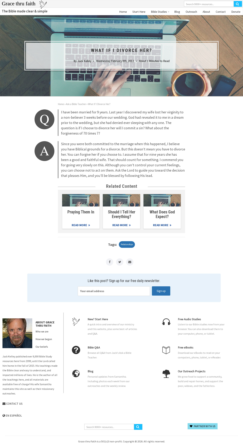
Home (123, 12)
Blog (177, 12)
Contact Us (13, 404)
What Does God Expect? (162, 214)
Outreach (191, 12)
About (206, 12)
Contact (220, 12)
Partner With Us (204, 426)
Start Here (138, 12)
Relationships (127, 244)
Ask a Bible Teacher (76, 104)
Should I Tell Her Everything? (121, 214)
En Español (13, 415)
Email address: (114, 291)
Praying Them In (80, 212)
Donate (235, 12)
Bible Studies (159, 12)
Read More (81, 200)
